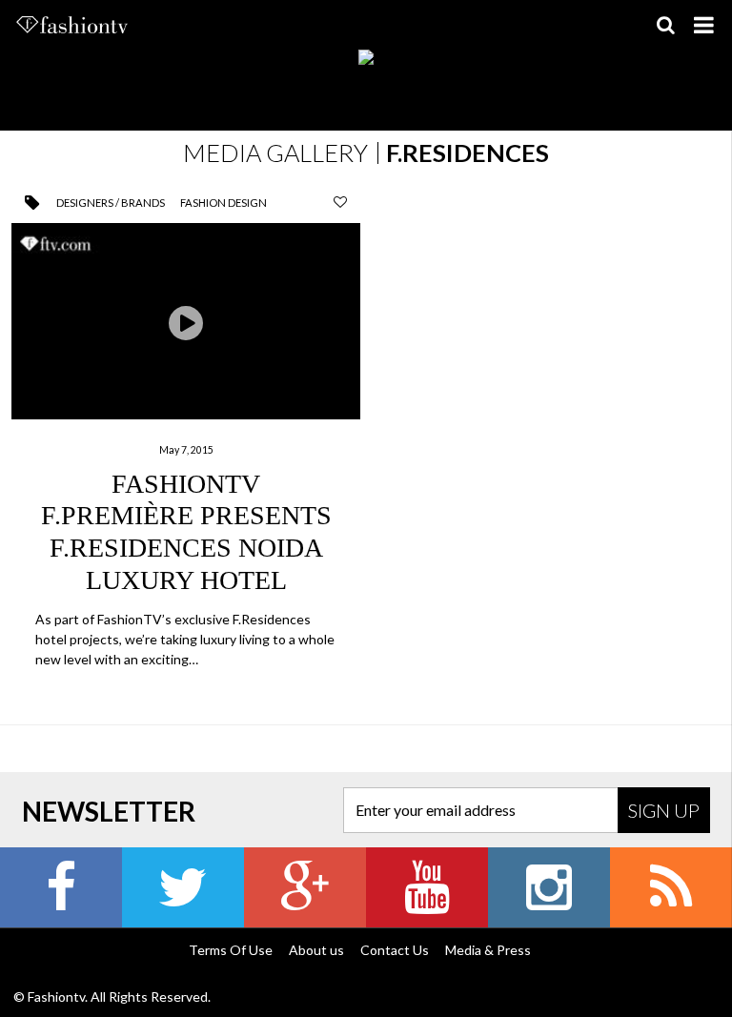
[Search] (665, 25)
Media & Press (488, 950)
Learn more (185, 448)
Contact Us (394, 950)
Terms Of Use (231, 950)
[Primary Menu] (703, 25)
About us (316, 950)
